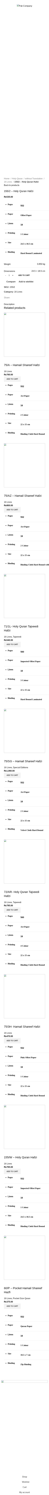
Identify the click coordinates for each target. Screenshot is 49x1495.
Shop (3, 1451)
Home (3, 1442)
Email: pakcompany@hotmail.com (15, 1424)
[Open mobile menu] (3, 6)
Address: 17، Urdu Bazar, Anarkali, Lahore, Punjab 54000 (22, 1429)
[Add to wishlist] (21, 1283)
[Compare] (7, 1283)
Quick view (14, 1283)
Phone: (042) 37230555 (11, 1420)
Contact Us (7, 1415)
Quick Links (7, 1438)
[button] (12, 1306)
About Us (5, 1447)
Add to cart (24, 275)
